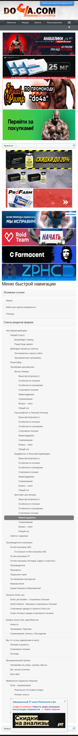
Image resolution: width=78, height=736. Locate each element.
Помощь (10, 314)
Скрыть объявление (64, 701)
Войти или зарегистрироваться (57, 3)
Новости (11, 22)
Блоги (38, 22)
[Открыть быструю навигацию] (74, 145)
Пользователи (54, 22)
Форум (9, 300)
